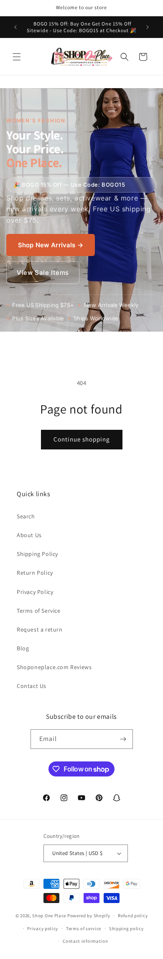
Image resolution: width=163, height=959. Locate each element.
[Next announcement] (147, 27)
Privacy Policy (35, 592)
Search (26, 516)
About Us (29, 535)
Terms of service (83, 928)
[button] (17, 57)
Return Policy (35, 572)
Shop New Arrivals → (50, 245)
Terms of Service (39, 610)
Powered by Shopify (88, 915)
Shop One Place (49, 915)
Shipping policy (126, 928)
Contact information (85, 941)
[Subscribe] (123, 739)
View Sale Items (43, 273)
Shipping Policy (37, 554)
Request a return (40, 629)
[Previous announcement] (15, 27)
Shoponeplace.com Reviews (54, 667)
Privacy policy (42, 928)
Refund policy (133, 915)
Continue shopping (81, 439)
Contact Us (31, 686)
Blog (23, 648)
